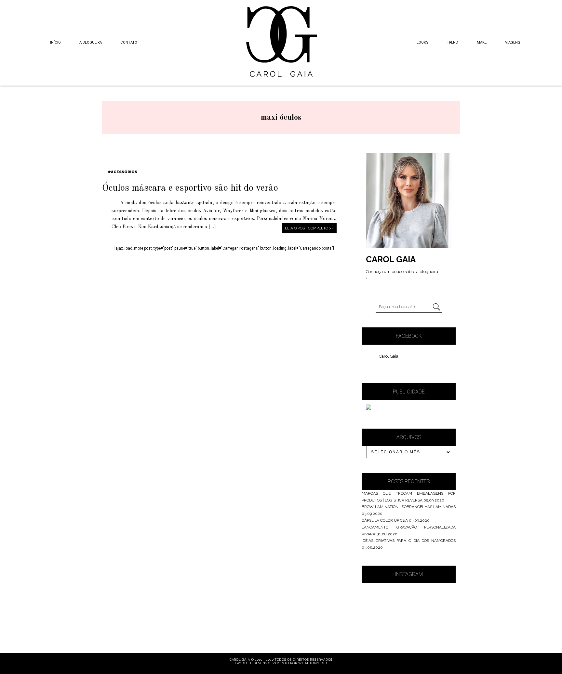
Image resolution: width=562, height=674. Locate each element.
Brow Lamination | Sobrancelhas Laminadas (409, 506)
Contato (128, 42)
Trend (452, 42)
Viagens (512, 42)
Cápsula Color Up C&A (385, 520)
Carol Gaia (388, 356)
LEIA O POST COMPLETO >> (309, 228)
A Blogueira (90, 42)
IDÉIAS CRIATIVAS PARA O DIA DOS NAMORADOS (409, 540)
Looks (422, 42)
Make (482, 42)
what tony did (312, 663)
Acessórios (124, 172)
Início (55, 42)
